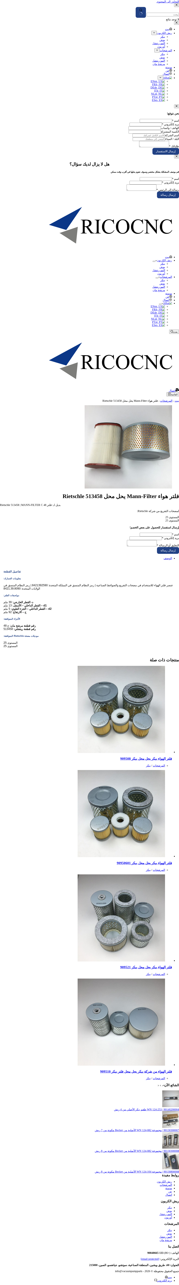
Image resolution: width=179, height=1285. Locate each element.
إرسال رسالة (168, 194)
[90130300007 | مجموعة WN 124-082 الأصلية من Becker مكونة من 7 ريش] (170, 1126)
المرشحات (166, 276)
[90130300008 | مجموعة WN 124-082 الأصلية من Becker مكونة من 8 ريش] (170, 1147)
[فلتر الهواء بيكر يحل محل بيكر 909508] (121, 752)
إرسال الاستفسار (166, 151)
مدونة (168, 293)
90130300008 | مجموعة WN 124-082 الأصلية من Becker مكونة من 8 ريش (137, 1150)
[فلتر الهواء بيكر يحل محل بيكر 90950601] (121, 856)
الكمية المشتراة (170, 131)
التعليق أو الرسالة (168, 545)
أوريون (161, 273)
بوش (162, 267)
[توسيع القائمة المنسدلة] (154, 261)
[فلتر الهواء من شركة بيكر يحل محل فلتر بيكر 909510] (121, 1064)
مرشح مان (159, 290)
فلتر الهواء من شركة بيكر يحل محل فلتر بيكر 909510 (136, 1071)
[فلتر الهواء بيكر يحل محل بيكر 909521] (121, 960)
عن (167, 296)
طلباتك (174, 146)
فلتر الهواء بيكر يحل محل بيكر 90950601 (144, 863)
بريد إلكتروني (170, 124)
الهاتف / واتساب (170, 127)
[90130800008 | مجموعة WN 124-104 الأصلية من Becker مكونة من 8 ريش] (170, 1168)
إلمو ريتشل (158, 270)
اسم (175, 120)
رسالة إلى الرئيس (167, 189)
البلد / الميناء (172, 138)
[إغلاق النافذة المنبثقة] (176, 106)
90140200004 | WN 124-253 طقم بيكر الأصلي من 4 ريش (146, 1109)
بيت (167, 257)
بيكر (162, 263)
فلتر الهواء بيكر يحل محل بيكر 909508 (146, 758)
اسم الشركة (172, 135)
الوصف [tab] (168, 558)
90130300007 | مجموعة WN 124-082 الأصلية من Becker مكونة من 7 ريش (137, 1130)
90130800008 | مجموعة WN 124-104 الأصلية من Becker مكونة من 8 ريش (137, 1171)
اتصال (166, 300)
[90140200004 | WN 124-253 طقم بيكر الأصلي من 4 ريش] (170, 1106)
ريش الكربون (164, 260)
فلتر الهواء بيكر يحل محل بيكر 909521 (146, 967)
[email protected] (150, 1258)
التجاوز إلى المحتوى (167, 1)
